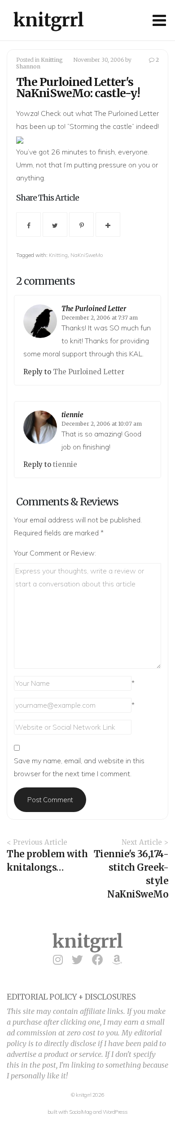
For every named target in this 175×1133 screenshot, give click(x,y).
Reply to (38, 372)
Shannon (28, 66)
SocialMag (80, 1111)
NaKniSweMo (86, 255)
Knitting (52, 59)
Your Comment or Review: (55, 552)
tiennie (72, 414)
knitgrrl (48, 20)
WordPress (115, 1111)
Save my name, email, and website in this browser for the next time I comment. (79, 767)
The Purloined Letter (126, 113)
